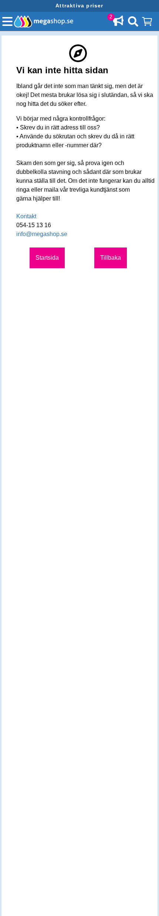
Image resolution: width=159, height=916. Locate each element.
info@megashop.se (41, 234)
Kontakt (26, 216)
